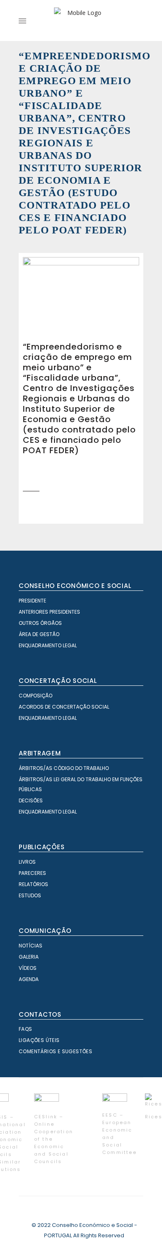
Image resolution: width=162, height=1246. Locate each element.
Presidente (32, 600)
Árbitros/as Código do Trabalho (64, 768)
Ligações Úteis (39, 1040)
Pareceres (32, 873)
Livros (27, 861)
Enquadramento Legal (48, 645)
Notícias (30, 945)
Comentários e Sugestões (55, 1051)
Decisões (31, 800)
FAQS (25, 1028)
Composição (35, 695)
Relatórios (33, 884)
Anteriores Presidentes (49, 611)
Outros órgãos (40, 623)
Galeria (29, 956)
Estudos (30, 895)
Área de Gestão (39, 634)
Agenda (29, 979)
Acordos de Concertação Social (64, 706)
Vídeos (28, 968)
